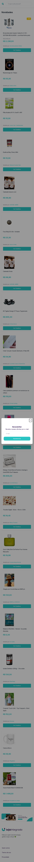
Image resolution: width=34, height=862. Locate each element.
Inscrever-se (17, 438)
